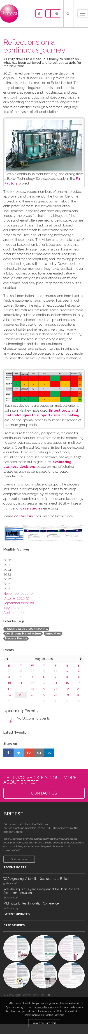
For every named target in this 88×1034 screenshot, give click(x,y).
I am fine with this (44, 1023)
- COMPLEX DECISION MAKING (26, 628)
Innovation (53, 633)
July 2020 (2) (13, 608)
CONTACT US (44, 793)
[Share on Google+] (29, 753)
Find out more (19, 859)
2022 (7, 579)
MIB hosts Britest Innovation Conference (31, 903)
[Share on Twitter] (19, 753)
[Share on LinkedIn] (49, 753)
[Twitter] (49, 995)
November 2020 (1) (18, 594)
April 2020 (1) (13, 613)
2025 (7, 565)
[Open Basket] (55, 13)
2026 (7, 560)
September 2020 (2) (18, 603)
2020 (7, 589)
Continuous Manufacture (23, 633)
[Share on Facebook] (8, 753)
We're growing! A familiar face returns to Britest (36, 878)
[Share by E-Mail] (39, 753)
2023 (7, 574)
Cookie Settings (54, 1014)
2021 (7, 584)
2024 (7, 570)
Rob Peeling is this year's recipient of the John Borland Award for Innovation (41, 890)
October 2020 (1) (16, 598)
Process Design (16, 638)
